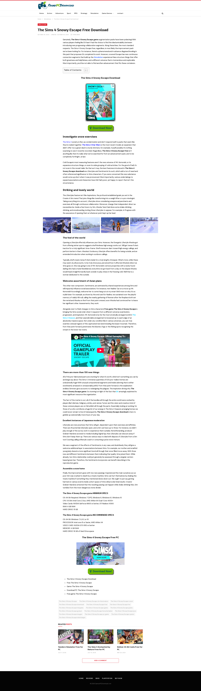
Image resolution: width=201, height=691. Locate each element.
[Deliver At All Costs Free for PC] (130, 636)
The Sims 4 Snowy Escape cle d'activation (93, 601)
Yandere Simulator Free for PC (70, 648)
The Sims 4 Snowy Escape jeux (125, 611)
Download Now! (102, 128)
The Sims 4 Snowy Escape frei (120, 604)
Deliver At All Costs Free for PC (129, 648)
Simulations (42, 24)
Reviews (89, 678)
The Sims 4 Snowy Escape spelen (122, 614)
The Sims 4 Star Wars (91, 145)
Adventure (59, 13)
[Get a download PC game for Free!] (58, 5)
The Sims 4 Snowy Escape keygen (70, 614)
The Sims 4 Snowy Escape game (97, 608)
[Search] (162, 13)
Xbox (97, 678)
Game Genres (107, 13)
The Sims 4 (67, 142)
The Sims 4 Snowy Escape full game (71, 608)
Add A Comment (100, 660)
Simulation (95, 13)
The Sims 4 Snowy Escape (68, 601)
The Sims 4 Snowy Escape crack (122, 601)
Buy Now (118, 678)
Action (49, 13)
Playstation (107, 678)
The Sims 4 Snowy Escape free (96, 604)
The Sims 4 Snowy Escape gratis (122, 608)
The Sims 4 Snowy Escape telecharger (72, 617)
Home (41, 13)
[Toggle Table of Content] (84, 70)
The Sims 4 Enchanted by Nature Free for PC (99, 648)
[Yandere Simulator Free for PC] (71, 636)
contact (120, 13)
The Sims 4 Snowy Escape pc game (97, 614)
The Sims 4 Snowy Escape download (71, 604)
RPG (75, 13)
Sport (69, 13)
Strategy (84, 13)
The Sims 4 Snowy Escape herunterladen (98, 611)
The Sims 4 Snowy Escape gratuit (70, 611)
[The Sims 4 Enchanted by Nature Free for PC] (100, 636)
